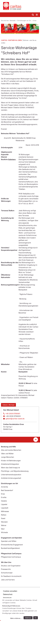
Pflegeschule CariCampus (11, 557)
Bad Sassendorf (7, 490)
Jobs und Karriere (8, 580)
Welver (3, 525)
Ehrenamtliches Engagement (12, 545)
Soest (3, 518)
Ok (36, 618)
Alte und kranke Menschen (11, 450)
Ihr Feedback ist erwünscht (11, 576)
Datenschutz (8, 594)
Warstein (4, 522)
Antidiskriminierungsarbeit (11, 478)
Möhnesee (5, 511)
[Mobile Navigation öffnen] (37, 14)
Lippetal (4, 504)
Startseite (12, 20)
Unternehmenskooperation (11, 475)
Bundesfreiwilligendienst (10, 548)
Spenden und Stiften (8, 541)
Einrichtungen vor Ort (24, 20)
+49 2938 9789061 (12, 414)
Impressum (7, 598)
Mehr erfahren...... (16, 618)
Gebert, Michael (8, 405)
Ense (34, 20)
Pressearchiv (6, 569)
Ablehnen (28, 618)
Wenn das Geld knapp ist (10, 468)
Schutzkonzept (6, 573)
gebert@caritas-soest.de (15, 419)
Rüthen (3, 515)
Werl (3, 529)
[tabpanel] (20, 29)
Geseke (4, 501)
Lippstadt (4, 508)
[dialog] (20, 609)
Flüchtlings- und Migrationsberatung (15, 471)
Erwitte (3, 497)
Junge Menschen (7, 457)
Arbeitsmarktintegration (10, 464)
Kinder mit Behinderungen (11, 461)
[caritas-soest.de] (20, 6)
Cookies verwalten (10, 591)
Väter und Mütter (7, 454)
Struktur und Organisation (10, 566)
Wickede (4, 532)
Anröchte (4, 487)
